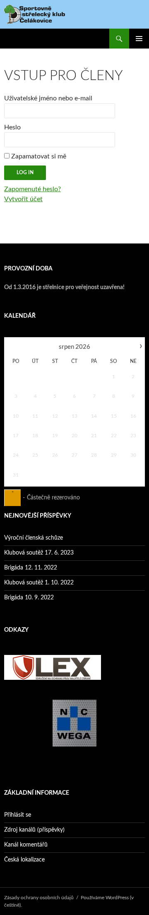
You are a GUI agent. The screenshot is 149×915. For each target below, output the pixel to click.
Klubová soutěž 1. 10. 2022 (39, 583)
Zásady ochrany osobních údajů (39, 897)
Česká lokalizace (24, 860)
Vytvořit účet (23, 199)
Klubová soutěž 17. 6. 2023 (39, 553)
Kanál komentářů (26, 845)
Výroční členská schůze (33, 538)
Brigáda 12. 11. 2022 (30, 568)
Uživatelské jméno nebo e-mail (48, 98)
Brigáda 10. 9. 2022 (29, 598)
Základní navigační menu (139, 39)
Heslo (12, 127)
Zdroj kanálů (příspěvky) (34, 830)
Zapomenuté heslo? (32, 189)
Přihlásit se (17, 815)
